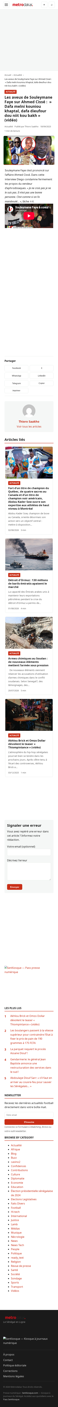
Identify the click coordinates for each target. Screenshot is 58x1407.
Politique (16, 1253)
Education (17, 1187)
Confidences (18, 1166)
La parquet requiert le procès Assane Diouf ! (28, 1051)
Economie (17, 1182)
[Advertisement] (29, 40)
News (14, 1241)
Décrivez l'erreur (17, 860)
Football (16, 1208)
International (19, 1216)
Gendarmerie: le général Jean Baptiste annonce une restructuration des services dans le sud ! (30, 1066)
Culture (15, 1174)
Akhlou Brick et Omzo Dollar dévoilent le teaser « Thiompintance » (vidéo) (27, 744)
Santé (14, 1270)
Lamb (14, 1224)
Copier (42, 383)
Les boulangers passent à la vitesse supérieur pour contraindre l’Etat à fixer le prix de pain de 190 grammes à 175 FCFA (31, 1037)
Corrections (10, 1371)
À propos (8, 1354)
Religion (16, 1261)
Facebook (16, 368)
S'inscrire (29, 1122)
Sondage (16, 1278)
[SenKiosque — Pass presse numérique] (29, 986)
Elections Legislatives (24, 1199)
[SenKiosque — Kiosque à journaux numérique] (29, 1343)
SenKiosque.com (30, 1392)
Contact (8, 1360)
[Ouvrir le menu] (6, 5)
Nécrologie (17, 1237)
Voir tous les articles (29, 426)
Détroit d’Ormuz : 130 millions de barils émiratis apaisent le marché (28, 583)
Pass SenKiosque (11, 1399)
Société (15, 1274)
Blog (13, 1153)
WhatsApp (16, 375)
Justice (15, 1220)
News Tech (17, 1245)
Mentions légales (13, 1376)
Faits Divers (18, 1203)
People (15, 1249)
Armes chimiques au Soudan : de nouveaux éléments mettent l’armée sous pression (28, 662)
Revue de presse (21, 1266)
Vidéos (15, 1291)
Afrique (15, 1149)
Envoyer (14, 887)
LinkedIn (41, 375)
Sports (15, 1282)
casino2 (15, 1162)
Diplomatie (17, 1178)
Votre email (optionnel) (21, 846)
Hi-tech (15, 1212)
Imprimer (16, 390)
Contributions (19, 1170)
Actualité (10, 92)
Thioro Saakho (32, 126)
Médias (15, 1228)
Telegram (16, 383)
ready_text (17, 1257)
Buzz (14, 1157)
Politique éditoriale (14, 1365)
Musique (16, 1232)
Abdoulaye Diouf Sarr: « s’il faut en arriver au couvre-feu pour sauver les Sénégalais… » (31, 1082)
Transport (17, 1287)
